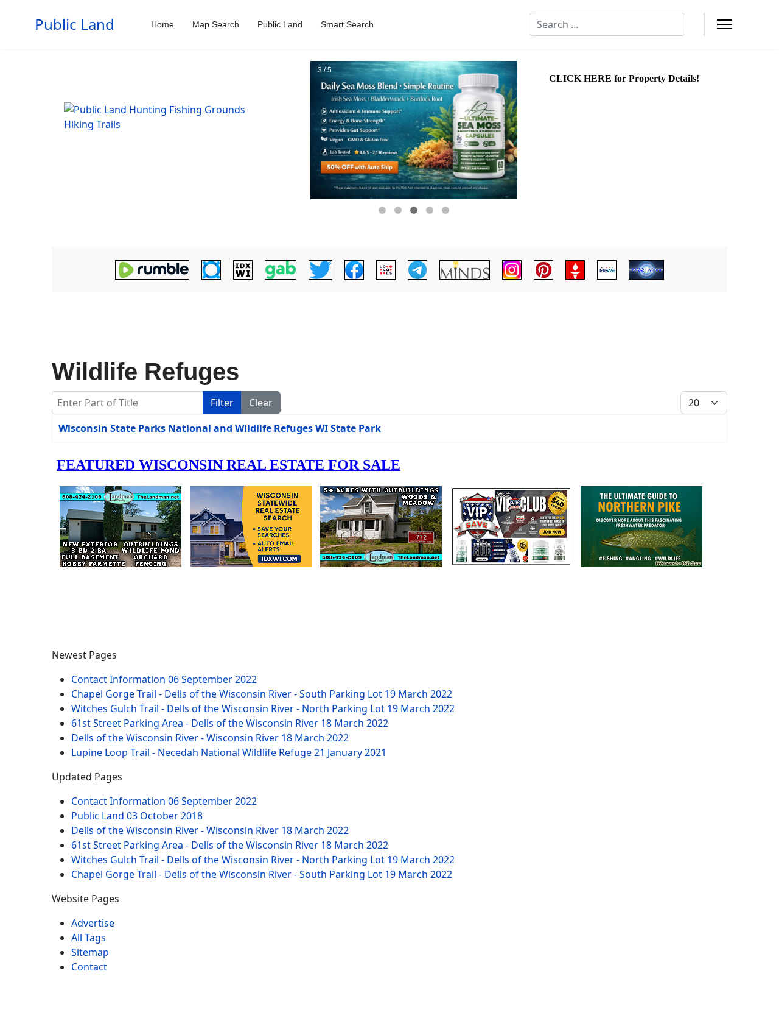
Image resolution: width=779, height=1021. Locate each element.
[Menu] (724, 24)
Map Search (215, 24)
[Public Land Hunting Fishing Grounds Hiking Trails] (179, 148)
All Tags (88, 937)
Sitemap (90, 952)
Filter (222, 402)
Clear (261, 402)
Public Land (74, 24)
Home (162, 24)
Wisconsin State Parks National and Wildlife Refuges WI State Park (219, 428)
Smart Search (347, 24)
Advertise (92, 923)
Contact (89, 966)
